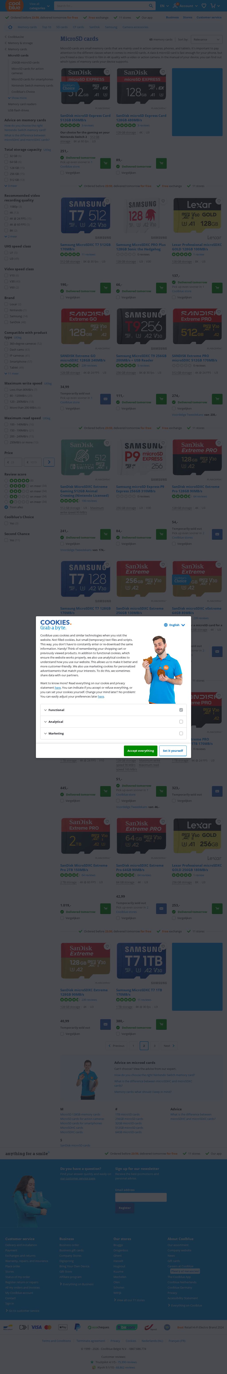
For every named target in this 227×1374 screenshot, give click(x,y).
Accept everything (140, 751)
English (174, 625)
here (58, 688)
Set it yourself (173, 751)
